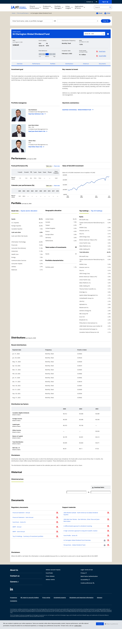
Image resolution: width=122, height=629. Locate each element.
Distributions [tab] (69, 64)
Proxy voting (46, 597)
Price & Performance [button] (34, 7)
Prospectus (13, 597)
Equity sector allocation (29, 211)
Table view (49, 166)
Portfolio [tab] (52, 64)
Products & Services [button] (47, 7)
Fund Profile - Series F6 (70, 535)
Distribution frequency (68, 40)
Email (100, 13)
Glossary (99, 597)
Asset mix (15, 211)
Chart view (57, 166)
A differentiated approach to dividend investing (78, 526)
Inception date (66, 50)
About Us (14, 570)
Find (105, 21)
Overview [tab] (19, 64)
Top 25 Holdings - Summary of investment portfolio (28, 536)
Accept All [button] (100, 624)
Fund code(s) (42, 40)
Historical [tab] (86, 64)
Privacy (83, 573)
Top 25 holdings (96, 211)
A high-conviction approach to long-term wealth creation (80, 531)
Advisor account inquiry (53, 570)
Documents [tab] (102, 64)
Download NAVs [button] (99, 487)
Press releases (50, 576)
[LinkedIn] (11, 589)
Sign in (104, 2)
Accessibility (84, 579)
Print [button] (108, 13)
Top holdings (84, 211)
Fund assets (82, 50)
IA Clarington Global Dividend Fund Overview (77, 540)
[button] (111, 623)
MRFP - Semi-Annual (19, 531)
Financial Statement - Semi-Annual (23, 517)
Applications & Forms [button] (79, 7)
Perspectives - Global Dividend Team (74, 545)
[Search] (110, 7)
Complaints (13, 601)
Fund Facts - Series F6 (19, 522)
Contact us (89, 2)
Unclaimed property (60, 597)
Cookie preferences (86, 583)
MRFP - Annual (17, 527)
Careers (13, 582)
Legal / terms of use (87, 570)
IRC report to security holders (30, 597)
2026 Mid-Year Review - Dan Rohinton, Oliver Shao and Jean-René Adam (82, 520)
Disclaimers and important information (81, 597)
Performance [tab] (36, 64)
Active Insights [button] (68, 7)
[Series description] (108, 34)
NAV (14, 40)
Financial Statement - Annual (21, 512)
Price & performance (23, 13)
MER (80, 40)
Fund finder (49, 573)
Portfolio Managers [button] (58, 7)
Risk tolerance (43, 50)
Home (13, 13)
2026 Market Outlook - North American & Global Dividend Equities (81, 513)
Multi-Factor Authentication (89, 576)
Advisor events (50, 579)
